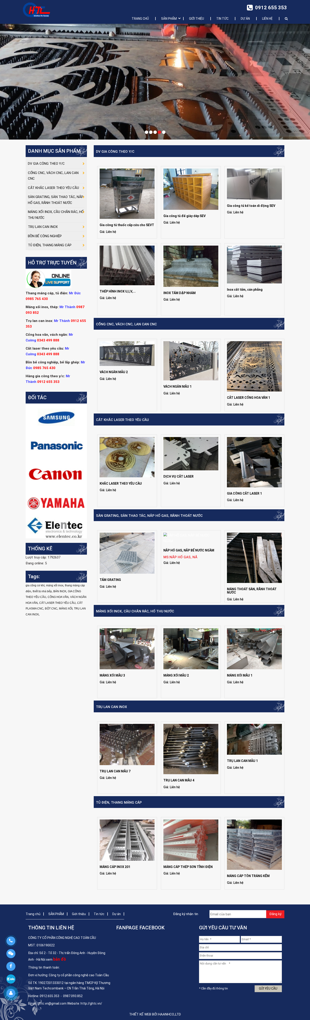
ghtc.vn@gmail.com (51, 1003)
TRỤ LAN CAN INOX (111, 707)
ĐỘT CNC (51, 608)
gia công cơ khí (35, 585)
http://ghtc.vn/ (91, 1003)
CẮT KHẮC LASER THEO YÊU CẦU (122, 420)
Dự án (245, 18)
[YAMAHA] (56, 502)
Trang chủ (140, 18)
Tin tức (222, 18)
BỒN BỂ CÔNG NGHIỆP (45, 236)
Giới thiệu (196, 18)
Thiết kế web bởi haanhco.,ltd (155, 1014)
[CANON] (56, 474)
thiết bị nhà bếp (42, 591)
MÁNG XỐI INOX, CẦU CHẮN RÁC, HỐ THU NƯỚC (135, 611)
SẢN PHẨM (169, 18)
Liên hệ (267, 18)
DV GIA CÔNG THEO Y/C (115, 152)
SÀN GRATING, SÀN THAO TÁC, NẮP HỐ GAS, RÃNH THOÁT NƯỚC (149, 516)
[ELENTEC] (56, 527)
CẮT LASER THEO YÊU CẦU (57, 602)
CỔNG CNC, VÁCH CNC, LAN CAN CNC (126, 324)
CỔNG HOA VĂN (58, 597)
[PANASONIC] (56, 446)
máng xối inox (54, 585)
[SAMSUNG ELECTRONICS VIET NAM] (56, 418)
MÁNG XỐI (65, 608)
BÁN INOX (59, 591)
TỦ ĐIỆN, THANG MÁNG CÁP (119, 802)
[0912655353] (11, 941)
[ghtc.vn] (36, 9)
